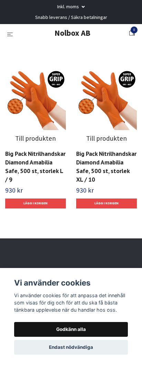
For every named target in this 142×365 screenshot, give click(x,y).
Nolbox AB (72, 33)
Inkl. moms (68, 6)
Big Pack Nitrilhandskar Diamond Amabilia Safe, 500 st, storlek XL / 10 (106, 166)
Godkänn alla (71, 329)
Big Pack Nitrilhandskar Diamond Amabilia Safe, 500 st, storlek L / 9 (35, 166)
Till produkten (35, 138)
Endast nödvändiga (71, 347)
